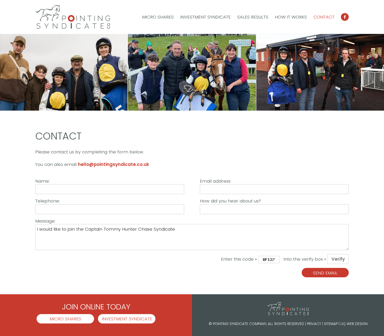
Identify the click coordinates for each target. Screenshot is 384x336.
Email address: (215, 181)
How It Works (291, 17)
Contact (323, 17)
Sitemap (331, 323)
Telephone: (47, 201)
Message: (45, 221)
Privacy (314, 323)
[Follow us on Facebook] (345, 18)
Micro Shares (158, 17)
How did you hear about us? (230, 201)
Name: (42, 181)
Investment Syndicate (205, 17)
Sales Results (252, 17)
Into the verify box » (304, 259)
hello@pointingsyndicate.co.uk (113, 164)
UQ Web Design (354, 323)
